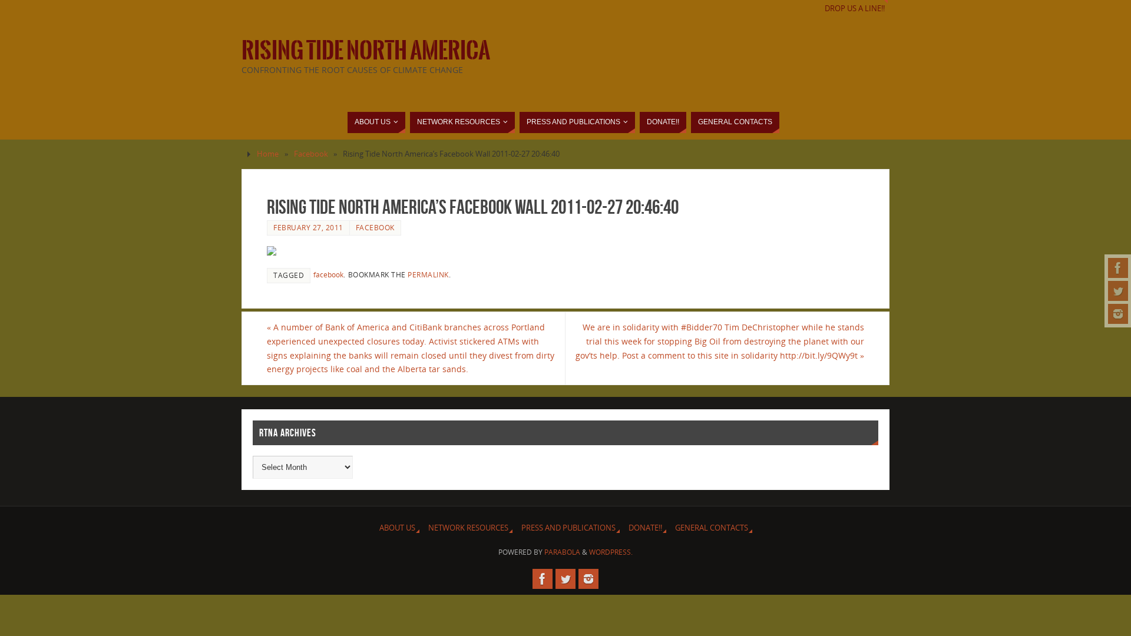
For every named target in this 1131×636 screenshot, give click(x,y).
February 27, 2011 (308, 227)
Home (268, 154)
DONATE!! (645, 528)
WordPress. (611, 552)
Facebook (311, 154)
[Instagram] (1118, 314)
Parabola (562, 552)
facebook (328, 274)
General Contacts (711, 528)
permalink (428, 274)
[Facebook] (1118, 268)
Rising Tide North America (366, 50)
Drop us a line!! (855, 9)
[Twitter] (1118, 291)
